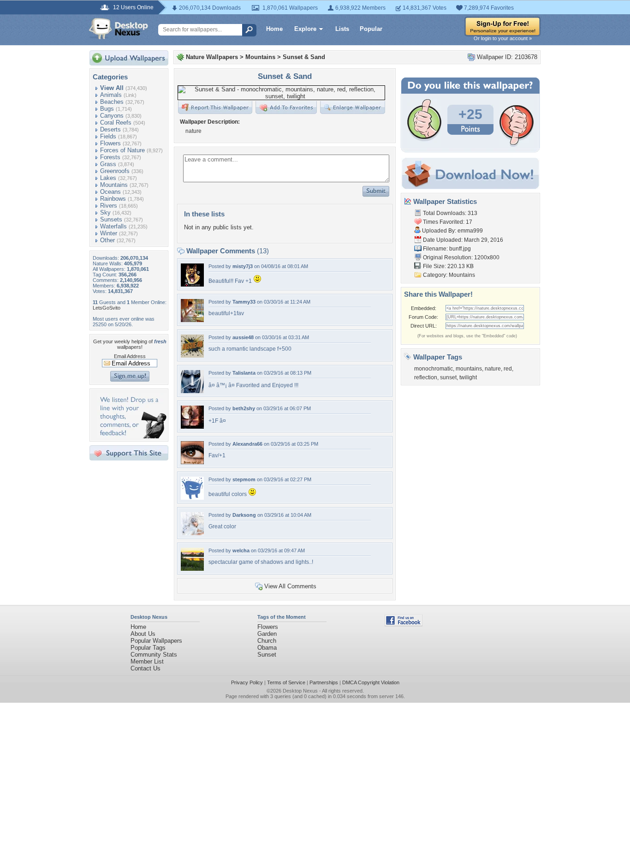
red (508, 368)
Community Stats (154, 654)
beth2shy (243, 408)
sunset (448, 377)
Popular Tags (148, 647)
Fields (108, 136)
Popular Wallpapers (156, 640)
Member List (147, 661)
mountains (469, 368)
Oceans (110, 191)
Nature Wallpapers (212, 57)
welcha (241, 550)
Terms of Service (286, 682)
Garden (267, 633)
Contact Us (145, 668)
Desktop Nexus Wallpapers (118, 28)
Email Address (130, 356)
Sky (105, 212)
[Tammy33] (192, 320)
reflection (425, 377)
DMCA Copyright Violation (370, 682)
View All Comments (290, 586)
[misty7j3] (192, 284)
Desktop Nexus (300, 691)
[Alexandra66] (192, 462)
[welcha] (192, 568)
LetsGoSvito (106, 308)
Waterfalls (113, 226)
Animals (111, 94)
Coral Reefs (115, 122)
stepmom (244, 479)
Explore (305, 28)
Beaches (112, 101)
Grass (108, 164)
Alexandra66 (247, 444)
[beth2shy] (192, 426)
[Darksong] (192, 533)
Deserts (110, 129)
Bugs (107, 108)
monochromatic (433, 368)
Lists (342, 28)
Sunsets (111, 219)
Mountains (114, 184)
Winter (108, 233)
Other (107, 240)
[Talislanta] (192, 391)
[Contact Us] (131, 436)
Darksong (244, 515)
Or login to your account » (503, 38)
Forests (110, 157)
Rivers (108, 205)
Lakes (108, 177)
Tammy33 (244, 302)
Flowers (110, 143)
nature (493, 368)
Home (274, 28)
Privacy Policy (247, 682)
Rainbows (113, 198)
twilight (468, 377)
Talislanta (244, 373)
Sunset (266, 654)
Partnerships (323, 682)
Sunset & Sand (304, 57)
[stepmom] (192, 497)
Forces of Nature (122, 150)
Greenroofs (115, 170)
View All (112, 87)
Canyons (112, 115)
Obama (267, 647)
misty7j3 (242, 266)
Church (266, 640)
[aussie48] (192, 355)
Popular (371, 28)
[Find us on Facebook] (403, 624)
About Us (143, 633)
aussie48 (243, 337)
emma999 (470, 230)
